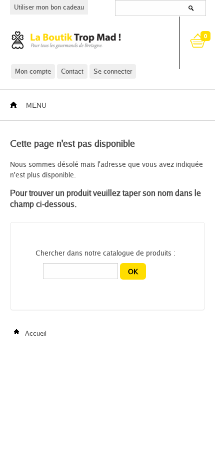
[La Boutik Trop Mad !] (86, 40)
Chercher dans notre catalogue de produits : (106, 253)
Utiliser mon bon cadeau (49, 7)
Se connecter (113, 71)
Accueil (34, 333)
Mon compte (33, 71)
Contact (72, 71)
